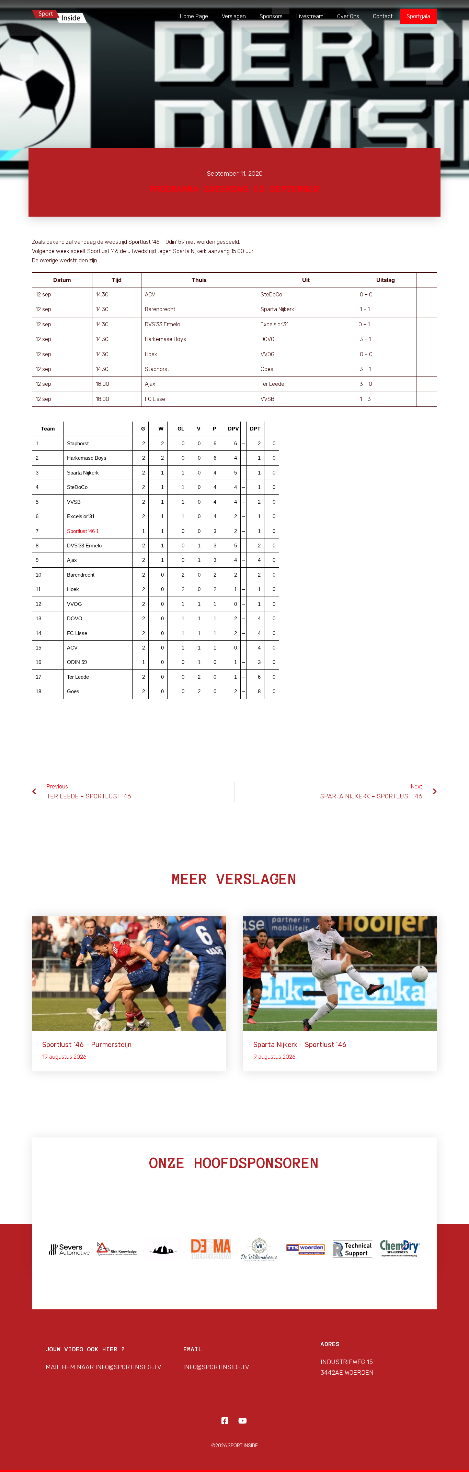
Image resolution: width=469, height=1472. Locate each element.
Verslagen (234, 16)
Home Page (194, 16)
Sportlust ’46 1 (83, 531)
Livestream (309, 16)
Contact (383, 16)
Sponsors (271, 16)
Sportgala (418, 16)
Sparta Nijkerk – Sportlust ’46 (299, 1044)
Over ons (348, 16)
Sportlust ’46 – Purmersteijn (86, 1044)
